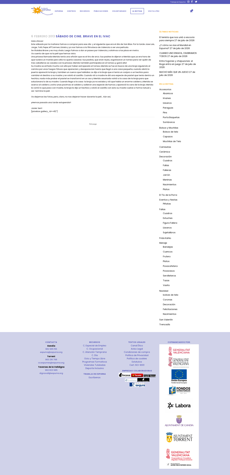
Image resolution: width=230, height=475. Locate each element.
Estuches (167, 218)
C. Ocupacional (94, 349)
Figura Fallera (170, 222)
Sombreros (169, 122)
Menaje (163, 242)
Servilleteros (169, 275)
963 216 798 (51, 359)
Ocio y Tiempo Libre (94, 358)
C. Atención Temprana (95, 352)
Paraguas (168, 107)
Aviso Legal (137, 349)
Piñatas (167, 203)
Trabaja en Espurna (178, 2)
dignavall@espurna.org (51, 373)
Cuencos (167, 251)
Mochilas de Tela (172, 141)
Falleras (167, 170)
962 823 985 (51, 370)
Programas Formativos (94, 361)
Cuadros (167, 160)
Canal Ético (137, 345)
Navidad (163, 290)
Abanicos (168, 93)
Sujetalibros (169, 232)
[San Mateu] (143, 381)
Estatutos (137, 361)
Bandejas (168, 246)
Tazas (166, 280)
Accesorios (165, 89)
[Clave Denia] (150, 376)
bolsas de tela (170, 294)
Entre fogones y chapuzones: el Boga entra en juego (176, 62)
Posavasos (169, 270)
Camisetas (165, 146)
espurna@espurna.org (51, 352)
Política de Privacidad (136, 355)
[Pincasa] (125, 376)
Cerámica (164, 151)
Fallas (166, 165)
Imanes (167, 98)
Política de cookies (137, 358)
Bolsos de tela (170, 131)
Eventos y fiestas (168, 199)
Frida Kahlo (165, 238)
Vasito (166, 285)
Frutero (167, 256)
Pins (165, 112)
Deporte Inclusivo (94, 368)
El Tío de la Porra (168, 194)
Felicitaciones (170, 309)
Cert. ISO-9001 (136, 365)
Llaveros (167, 102)
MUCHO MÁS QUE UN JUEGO (174, 72)
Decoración (165, 156)
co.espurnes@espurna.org (51, 362)
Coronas (167, 299)
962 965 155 (51, 349)
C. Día (95, 355)
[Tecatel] (137, 376)
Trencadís (164, 324)
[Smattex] (131, 381)
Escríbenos (95, 377)
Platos (166, 189)
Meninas (167, 179)
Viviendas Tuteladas (95, 365)
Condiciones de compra (137, 352)
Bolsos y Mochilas (168, 127)
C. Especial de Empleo (94, 345)
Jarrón (166, 174)
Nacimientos (169, 184)
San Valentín (166, 319)
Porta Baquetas (171, 117)
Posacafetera (170, 266)
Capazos (168, 136)
